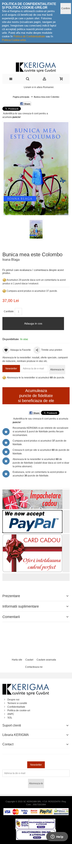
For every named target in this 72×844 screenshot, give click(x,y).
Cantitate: (9, 311)
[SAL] (35, 820)
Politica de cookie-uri (18, 710)
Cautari (29, 659)
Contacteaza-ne (34, 667)
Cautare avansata (46, 659)
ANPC (10, 714)
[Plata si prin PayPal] (32, 512)
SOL (9, 717)
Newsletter (11, 368)
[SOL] (36, 831)
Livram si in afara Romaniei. (39, 87)
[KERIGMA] (36, 67)
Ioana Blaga (11, 259)
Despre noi (13, 699)
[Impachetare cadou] (32, 491)
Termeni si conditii (17, 703)
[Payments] (36, 810)
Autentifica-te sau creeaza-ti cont (20, 113)
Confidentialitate (16, 706)
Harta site (17, 659)
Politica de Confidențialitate (29, 36)
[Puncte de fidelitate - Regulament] (4, 291)
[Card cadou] (32, 535)
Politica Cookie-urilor (14, 40)
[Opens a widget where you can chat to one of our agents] (57, 837)
